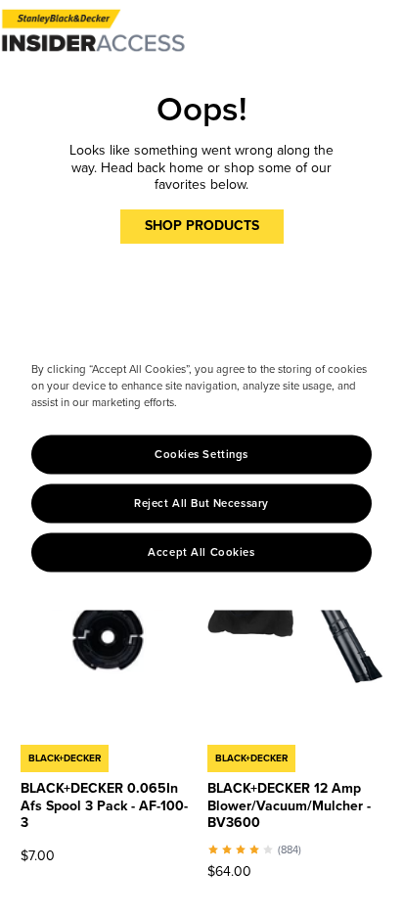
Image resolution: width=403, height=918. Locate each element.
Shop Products (202, 225)
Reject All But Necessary (201, 503)
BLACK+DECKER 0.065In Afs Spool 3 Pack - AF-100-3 (104, 805)
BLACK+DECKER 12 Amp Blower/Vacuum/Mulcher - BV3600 (289, 805)
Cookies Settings (201, 454)
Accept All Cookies (201, 552)
